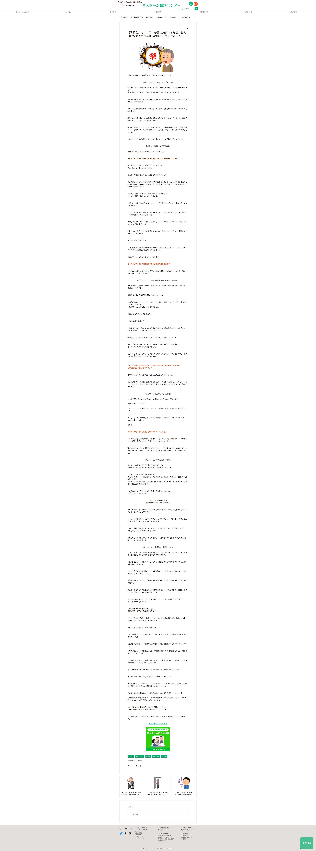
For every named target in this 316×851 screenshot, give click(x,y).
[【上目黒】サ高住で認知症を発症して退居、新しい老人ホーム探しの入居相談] (158, 783)
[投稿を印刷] (140, 766)
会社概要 (184, 839)
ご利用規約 (184, 835)
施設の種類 (138, 833)
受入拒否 (164, 756)
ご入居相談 (123, 17)
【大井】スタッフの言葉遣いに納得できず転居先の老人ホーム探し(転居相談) (131, 794)
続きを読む (184, 17)
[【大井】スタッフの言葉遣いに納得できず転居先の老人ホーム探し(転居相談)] (131, 783)
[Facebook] (125, 833)
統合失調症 (156, 756)
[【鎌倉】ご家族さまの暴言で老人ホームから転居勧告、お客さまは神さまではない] (185, 783)
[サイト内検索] (196, 8)
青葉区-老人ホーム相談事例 (135, 760)
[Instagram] (130, 833)
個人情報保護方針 (186, 837)
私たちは (137, 831)
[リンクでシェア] (136, 766)
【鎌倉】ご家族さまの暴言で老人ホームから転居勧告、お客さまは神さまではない (184, 794)
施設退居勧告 (139, 756)
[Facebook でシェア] (128, 766)
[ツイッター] (121, 833)
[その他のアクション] (187, 28)
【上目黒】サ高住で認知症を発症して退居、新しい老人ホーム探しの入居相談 (157, 794)
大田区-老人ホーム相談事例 (166, 17)
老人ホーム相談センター (161, 5)
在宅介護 (131, 756)
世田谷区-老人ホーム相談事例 (142, 17)
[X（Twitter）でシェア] (132, 766)
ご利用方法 (138, 834)
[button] (194, 17)
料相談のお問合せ (188, 830)
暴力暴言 (148, 756)
